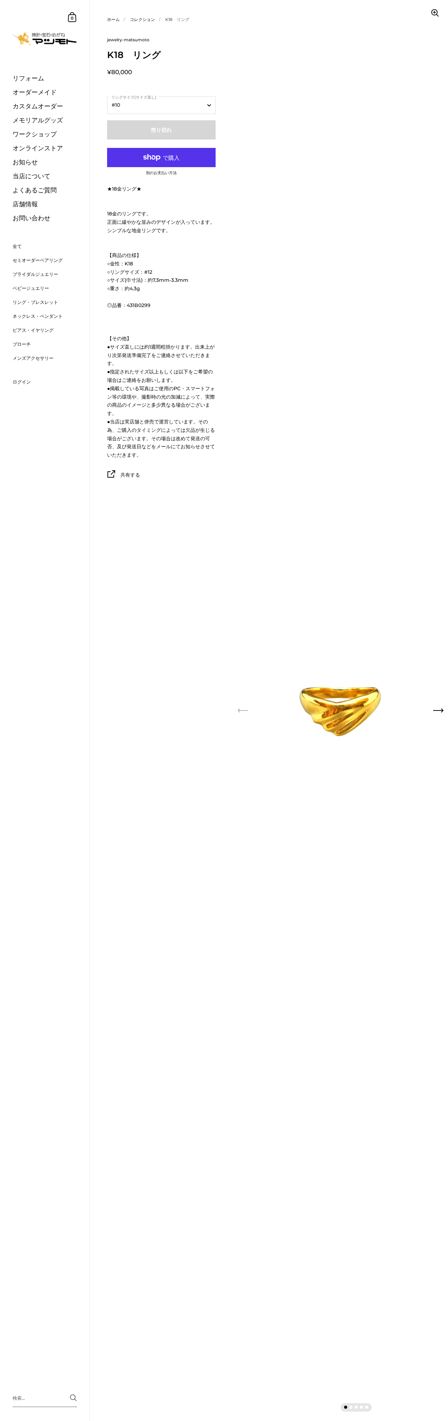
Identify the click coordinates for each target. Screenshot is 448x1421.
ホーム (113, 19)
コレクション (142, 19)
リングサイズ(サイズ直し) (133, 97)
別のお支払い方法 (161, 173)
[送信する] (73, 1397)
